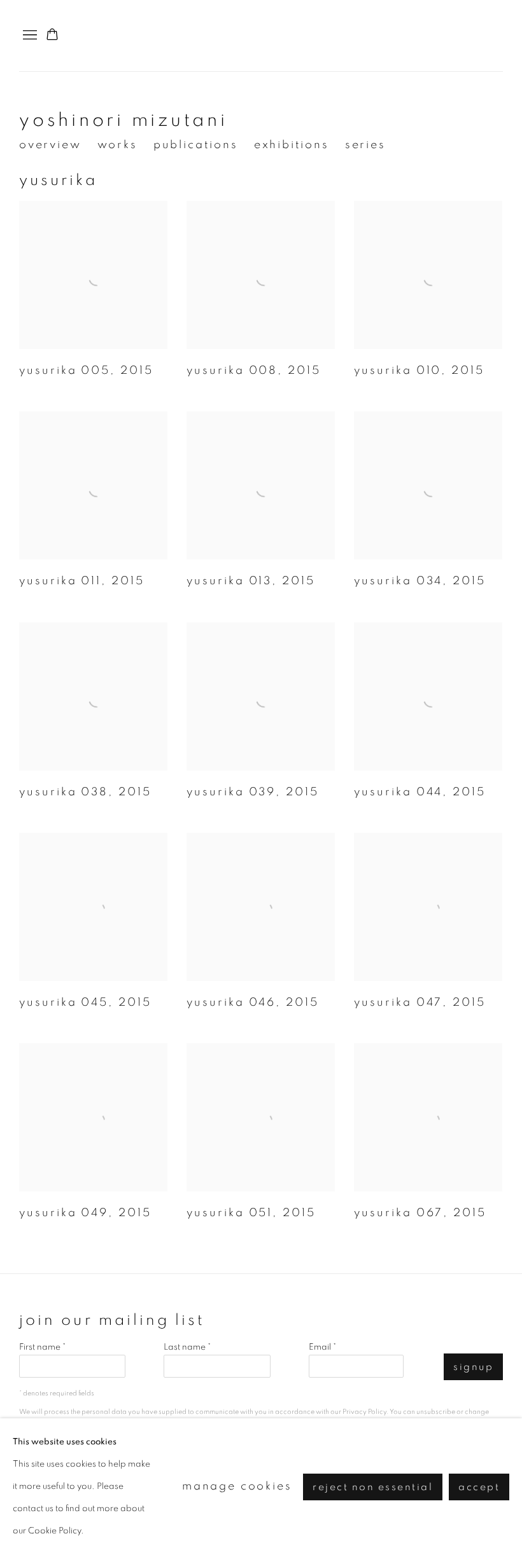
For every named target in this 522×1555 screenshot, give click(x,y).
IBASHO (477, 35)
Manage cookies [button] (237, 1486)
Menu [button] (28, 35)
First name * (42, 1347)
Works (117, 145)
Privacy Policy (364, 1411)
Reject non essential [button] (373, 1486)
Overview (50, 145)
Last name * (187, 1347)
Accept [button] (479, 1486)
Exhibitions (291, 145)
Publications (195, 145)
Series (365, 145)
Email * (322, 1347)
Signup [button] (473, 1367)
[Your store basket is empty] (52, 35)
